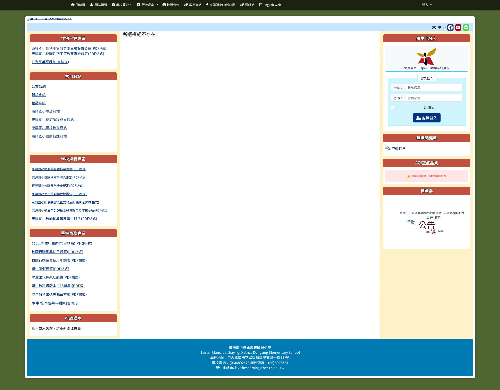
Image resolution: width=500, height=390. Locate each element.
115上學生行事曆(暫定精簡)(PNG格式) (62, 243)
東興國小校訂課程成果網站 (53, 119)
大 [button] (434, 27)
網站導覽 (101, 4)
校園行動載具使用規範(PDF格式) (57, 251)
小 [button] (444, 27)
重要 (429, 217)
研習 (438, 217)
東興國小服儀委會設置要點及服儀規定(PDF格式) (65, 202)
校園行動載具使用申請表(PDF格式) (59, 260)
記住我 (429, 107)
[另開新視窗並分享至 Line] (466, 27)
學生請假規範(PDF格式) (50, 268)
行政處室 (148, 4)
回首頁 (80, 4)
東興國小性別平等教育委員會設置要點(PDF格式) (70, 48)
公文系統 (39, 86)
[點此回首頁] (250, 19)
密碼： (398, 98)
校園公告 (173, 4)
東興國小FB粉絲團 (222, 4)
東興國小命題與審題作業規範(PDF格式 (59, 169)
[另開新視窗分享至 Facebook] (450, 27)
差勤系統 (39, 102)
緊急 (441, 231)
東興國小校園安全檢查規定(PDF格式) (58, 185)
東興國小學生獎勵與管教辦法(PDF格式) (59, 193)
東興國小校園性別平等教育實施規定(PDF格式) (68, 53)
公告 (426, 224)
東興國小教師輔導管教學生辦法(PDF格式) (64, 218)
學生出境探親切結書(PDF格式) (56, 277)
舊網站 (249, 4)
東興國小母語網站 (46, 111)
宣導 (430, 231)
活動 (411, 222)
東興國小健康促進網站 (49, 136)
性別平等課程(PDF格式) (50, 61)
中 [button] (439, 27)
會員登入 (429, 118)
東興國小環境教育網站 (49, 127)
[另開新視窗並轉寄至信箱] (458, 27)
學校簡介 (122, 4)
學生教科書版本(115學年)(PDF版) (58, 285)
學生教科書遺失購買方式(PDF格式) (59, 294)
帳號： (398, 87)
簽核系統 (39, 94)
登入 (425, 4)
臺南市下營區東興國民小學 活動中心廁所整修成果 (432, 213)
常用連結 (195, 4)
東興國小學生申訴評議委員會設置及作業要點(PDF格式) (70, 210)
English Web (272, 4)
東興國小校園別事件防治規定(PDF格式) (59, 177)
